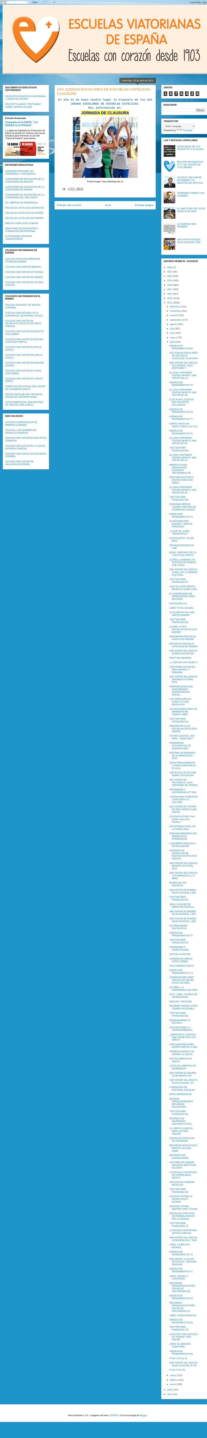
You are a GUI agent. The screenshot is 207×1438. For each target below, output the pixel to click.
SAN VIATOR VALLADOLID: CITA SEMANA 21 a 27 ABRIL (183, 876)
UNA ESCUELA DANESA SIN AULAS (181, 1183)
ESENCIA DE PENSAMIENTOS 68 (181, 1352)
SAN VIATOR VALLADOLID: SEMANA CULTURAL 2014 (183, 679)
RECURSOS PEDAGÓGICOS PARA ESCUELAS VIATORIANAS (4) (182, 1306)
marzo (173, 1375)
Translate (187, 130)
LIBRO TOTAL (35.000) (181, 608)
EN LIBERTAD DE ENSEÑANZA (21, 202)
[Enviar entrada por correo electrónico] (63, 189)
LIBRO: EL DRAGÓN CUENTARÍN (180, 1345)
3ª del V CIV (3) (177, 1370)
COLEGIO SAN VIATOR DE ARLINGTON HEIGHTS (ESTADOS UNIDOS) (23, 323)
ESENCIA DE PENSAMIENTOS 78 (181, 410)
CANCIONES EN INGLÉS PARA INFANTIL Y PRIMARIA (182, 669)
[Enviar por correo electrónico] (69, 189)
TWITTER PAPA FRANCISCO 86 (178, 621)
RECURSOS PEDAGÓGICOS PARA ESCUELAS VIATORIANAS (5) (182, 1287)
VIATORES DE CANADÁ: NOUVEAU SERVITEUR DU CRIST (182, 1165)
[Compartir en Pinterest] (81, 189)
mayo (173, 337)
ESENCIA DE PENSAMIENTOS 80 (181, 347)
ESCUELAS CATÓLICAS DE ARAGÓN (24, 208)
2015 (170, 298)
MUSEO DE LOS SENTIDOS (177, 884)
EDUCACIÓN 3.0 (178, 603)
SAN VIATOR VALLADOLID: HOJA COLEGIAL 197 (183, 1081)
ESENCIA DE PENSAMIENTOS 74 (181, 934)
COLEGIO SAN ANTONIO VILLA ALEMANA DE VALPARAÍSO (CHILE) (24, 314)
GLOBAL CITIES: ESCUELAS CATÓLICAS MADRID (183, 629)
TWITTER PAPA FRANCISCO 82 (178, 1014)
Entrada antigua (144, 205)
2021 (170, 271)
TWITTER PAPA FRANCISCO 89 (178, 449)
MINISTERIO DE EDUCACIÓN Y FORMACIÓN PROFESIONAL (21, 229)
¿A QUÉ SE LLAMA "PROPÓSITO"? (179, 532)
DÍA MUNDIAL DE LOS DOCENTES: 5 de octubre (190, 147)
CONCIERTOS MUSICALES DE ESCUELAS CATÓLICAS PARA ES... (183, 854)
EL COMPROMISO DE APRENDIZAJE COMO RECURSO (182, 596)
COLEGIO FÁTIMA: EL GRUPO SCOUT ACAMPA (181, 1199)
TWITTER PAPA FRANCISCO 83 (178, 941)
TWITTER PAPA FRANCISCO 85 (178, 720)
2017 (170, 289)
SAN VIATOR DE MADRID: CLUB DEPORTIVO (183, 1074)
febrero (174, 1380)
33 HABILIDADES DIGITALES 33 (178, 927)
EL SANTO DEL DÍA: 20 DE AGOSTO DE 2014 (191, 210)
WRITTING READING (180, 658)
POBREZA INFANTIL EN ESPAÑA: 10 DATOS (181, 1053)
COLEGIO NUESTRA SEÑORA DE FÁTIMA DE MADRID (22, 260)
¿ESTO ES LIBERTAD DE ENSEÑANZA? (182, 1067)
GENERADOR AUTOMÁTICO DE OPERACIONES (180, 746)
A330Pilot (114, 1415)
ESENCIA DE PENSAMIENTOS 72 (181, 1253)
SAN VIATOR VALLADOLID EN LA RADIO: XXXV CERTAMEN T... (183, 365)
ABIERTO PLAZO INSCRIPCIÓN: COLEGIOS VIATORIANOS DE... (181, 468)
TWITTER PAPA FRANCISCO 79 (178, 1224)
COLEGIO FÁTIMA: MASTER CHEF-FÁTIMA (183, 1207)
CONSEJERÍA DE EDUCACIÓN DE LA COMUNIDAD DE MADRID (24, 188)
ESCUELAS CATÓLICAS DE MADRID (24, 218)
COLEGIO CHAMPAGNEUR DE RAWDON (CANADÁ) (21, 423)
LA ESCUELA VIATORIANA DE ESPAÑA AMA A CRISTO (183, 1175)
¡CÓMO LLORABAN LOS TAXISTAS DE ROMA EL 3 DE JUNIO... (182, 562)
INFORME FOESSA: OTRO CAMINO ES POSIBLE (183, 1007)
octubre (174, 315)
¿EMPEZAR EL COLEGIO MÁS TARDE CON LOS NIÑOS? (182, 1037)
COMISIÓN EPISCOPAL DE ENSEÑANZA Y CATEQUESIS (20, 172)
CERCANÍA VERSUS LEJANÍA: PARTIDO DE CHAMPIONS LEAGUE (182, 507)
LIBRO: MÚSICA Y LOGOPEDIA (178, 1277)
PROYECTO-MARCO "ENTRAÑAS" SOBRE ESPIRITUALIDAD (23, 105)
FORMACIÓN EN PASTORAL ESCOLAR (182, 1088)
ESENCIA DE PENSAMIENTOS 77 (181, 418)
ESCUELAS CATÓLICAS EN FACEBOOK (181, 1139)
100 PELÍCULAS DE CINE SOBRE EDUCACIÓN (182, 774)
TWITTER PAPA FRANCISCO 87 (178, 580)
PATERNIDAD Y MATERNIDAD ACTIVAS (182, 791)
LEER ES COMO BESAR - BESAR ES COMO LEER (183, 587)
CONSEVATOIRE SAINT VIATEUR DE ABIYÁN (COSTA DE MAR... (181, 980)
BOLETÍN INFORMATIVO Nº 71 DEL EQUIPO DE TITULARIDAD (190, 165)
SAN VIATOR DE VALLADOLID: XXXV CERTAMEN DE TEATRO (183, 782)
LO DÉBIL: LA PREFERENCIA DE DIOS (183, 988)
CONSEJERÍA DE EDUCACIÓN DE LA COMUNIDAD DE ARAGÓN (24, 180)
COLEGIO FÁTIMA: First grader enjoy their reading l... (182, 819)
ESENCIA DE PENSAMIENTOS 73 (181, 971)
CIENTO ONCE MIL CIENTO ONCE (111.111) (183, 425)
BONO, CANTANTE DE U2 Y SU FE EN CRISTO (182, 553)
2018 (170, 285)
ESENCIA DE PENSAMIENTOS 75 (181, 515)
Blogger (143, 1415)
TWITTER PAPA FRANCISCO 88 (178, 498)
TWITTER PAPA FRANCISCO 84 (178, 898)
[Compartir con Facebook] (78, 189)
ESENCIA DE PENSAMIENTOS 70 (181, 1297)
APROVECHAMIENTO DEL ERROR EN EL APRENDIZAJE (183, 836)
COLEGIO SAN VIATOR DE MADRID (24, 277)
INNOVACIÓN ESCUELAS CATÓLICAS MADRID (182, 638)
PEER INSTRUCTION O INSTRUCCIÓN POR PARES (181, 480)
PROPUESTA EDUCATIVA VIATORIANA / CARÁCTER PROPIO (25, 97)
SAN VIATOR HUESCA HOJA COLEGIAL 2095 (189, 240)
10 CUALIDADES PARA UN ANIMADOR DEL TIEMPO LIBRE (183, 712)
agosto (174, 324)
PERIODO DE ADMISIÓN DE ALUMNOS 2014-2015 (182, 755)
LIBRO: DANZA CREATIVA (182, 1315)
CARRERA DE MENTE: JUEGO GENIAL (181, 960)
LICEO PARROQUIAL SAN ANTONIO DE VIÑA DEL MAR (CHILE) (24, 403)
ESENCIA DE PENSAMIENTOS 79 (181, 384)
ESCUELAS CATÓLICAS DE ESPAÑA (24, 213)
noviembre (175, 311)
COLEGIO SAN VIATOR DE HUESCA (24, 272)
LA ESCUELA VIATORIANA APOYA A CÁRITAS (183, 1231)
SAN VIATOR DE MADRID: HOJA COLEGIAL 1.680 (183, 920)
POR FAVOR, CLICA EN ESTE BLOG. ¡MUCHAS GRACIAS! (182, 1262)
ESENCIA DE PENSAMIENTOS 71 (181, 1270)
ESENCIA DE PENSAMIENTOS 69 (181, 1321)
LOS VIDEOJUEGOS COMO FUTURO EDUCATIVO (180, 702)
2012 (170, 1394)
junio (172, 333)
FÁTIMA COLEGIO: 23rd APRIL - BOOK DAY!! (182, 737)
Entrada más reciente (69, 205)
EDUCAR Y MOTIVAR (180, 1001)
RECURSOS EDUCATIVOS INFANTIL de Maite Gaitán (183, 1148)
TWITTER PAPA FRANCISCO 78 (178, 1328)
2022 (170, 267)
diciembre (175, 306)
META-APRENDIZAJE (180, 1094)
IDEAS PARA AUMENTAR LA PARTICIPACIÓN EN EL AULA (182, 765)
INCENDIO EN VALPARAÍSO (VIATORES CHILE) (180, 1121)
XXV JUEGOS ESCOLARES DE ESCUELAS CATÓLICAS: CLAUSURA (183, 356)
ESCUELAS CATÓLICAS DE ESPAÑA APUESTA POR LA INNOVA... (182, 1216)
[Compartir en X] (75, 189)
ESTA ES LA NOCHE (179, 954)
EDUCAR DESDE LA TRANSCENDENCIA (180, 1028)
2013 (170, 1389)
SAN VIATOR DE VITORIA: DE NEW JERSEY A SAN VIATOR (183, 809)
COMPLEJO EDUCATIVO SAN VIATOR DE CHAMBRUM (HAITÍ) (25, 387)
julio (172, 328)
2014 (170, 302)
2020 (170, 276)
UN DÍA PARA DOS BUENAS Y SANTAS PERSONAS (180, 524)
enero (173, 1384)
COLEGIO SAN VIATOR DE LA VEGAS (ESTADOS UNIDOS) (25, 447)
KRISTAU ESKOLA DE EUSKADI (21, 223)
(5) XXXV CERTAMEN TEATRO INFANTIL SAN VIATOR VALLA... (182, 375)
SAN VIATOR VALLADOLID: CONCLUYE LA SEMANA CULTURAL (183, 572)
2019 (170, 280)
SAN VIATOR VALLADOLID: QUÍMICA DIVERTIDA (183, 652)
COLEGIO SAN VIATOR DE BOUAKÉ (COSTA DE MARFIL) (24, 340)
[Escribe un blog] (72, 189)
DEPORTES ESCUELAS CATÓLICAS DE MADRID (183, 645)
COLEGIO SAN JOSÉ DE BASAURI (23, 267)
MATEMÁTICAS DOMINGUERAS (179, 1156)
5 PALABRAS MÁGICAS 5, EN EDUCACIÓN (182, 844)
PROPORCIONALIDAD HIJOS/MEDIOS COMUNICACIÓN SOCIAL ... (181, 690)
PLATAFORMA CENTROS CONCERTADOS (18, 237)
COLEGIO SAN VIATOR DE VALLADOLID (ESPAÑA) (19, 463)
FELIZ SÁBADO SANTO (181, 965)
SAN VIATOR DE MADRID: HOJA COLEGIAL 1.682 (183, 891)
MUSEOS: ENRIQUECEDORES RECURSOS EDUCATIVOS (181, 1102)
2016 (170, 293)
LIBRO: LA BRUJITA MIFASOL (179, 1246)
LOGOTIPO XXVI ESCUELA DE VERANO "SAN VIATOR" (183, 1337)
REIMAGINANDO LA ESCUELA (179, 1021)
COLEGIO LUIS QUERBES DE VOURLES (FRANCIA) (20, 431)
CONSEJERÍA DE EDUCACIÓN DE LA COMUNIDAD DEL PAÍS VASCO (24, 196)
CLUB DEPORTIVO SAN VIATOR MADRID (181, 613)
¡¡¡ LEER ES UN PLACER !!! (183, 662)
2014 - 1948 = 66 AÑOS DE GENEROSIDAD (183, 995)
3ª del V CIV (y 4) (178, 1358)
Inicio (108, 205)
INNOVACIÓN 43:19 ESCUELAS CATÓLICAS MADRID (183, 729)
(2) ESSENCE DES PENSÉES (186, 225)
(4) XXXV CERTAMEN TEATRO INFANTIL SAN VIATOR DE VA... (182, 392)
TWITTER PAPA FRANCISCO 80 (178, 1190)
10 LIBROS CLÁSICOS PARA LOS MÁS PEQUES (181, 1131)
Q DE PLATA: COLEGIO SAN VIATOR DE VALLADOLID (181, 402)
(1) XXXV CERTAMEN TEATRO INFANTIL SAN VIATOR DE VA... (182, 490)
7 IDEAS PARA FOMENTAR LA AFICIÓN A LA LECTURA (183, 799)
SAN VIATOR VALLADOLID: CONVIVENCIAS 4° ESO (183, 1239)
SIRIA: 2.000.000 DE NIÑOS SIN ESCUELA (181, 905)
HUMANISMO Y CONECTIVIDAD (179, 948)
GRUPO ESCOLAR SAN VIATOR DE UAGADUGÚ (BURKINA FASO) (24, 395)
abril (172, 342)
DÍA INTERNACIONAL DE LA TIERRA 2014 (182, 827)
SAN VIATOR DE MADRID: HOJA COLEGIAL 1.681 (183, 912)
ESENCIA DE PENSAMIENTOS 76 (181, 432)
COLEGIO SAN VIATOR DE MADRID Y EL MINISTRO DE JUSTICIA (190, 180)
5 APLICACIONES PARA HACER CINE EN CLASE (183, 1045)
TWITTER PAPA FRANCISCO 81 (178, 1112)
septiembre (176, 319)
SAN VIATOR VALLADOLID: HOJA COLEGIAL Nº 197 (183, 1364)
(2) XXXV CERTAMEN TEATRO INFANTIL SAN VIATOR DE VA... (182, 458)
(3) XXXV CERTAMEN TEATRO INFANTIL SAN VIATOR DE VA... (182, 441)
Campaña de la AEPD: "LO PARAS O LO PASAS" (21, 124)
